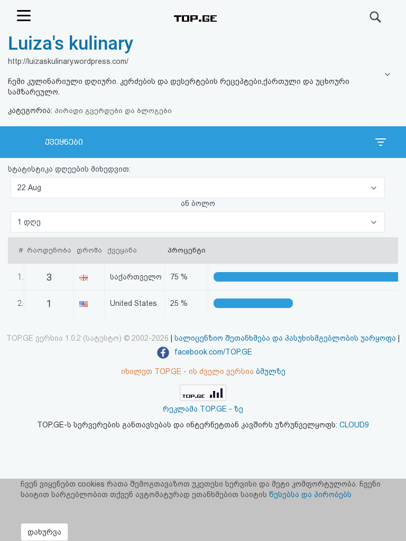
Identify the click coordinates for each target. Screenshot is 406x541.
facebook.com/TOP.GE (212, 352)
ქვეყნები (64, 142)
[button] (198, 187)
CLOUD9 (354, 425)
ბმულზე (270, 371)
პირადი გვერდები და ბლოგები (113, 111)
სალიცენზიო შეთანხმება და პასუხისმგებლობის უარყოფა (285, 338)
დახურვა (44, 532)
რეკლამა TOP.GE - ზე (203, 409)
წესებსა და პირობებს (310, 494)
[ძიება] (376, 17)
